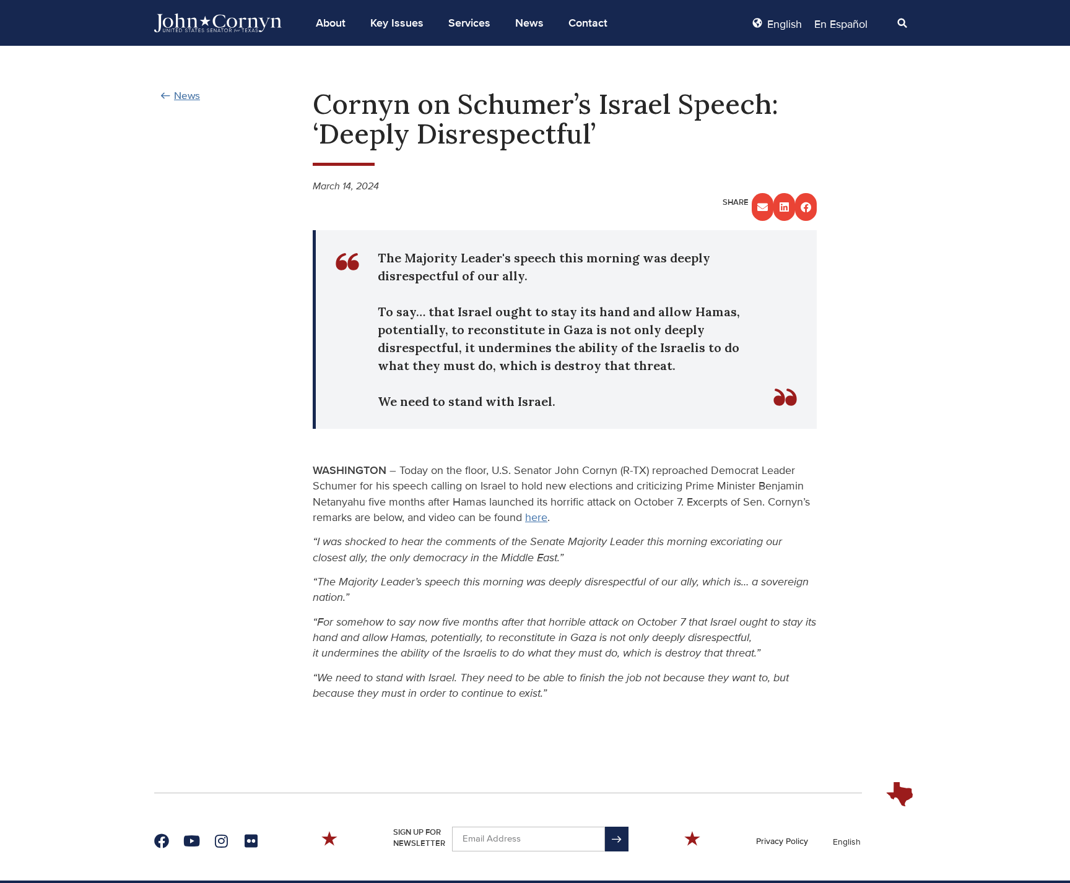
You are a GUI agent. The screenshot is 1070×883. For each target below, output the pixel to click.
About (331, 23)
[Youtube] (191, 841)
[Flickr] (251, 841)
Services (469, 23)
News (529, 23)
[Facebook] (161, 841)
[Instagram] (221, 841)
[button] (330, 23)
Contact (587, 23)
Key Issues (397, 23)
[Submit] (617, 839)
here (536, 517)
